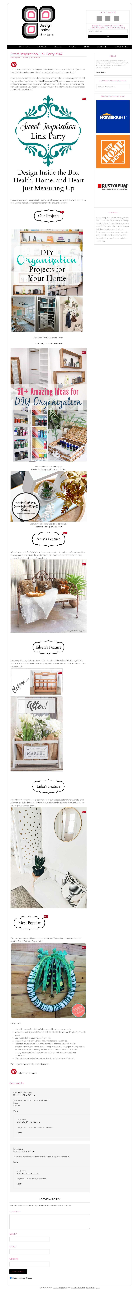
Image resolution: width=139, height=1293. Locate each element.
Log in (97, 1287)
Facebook (39, 343)
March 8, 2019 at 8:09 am (24, 1095)
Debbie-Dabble (20, 1093)
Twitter (62, 469)
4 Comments (35, 57)
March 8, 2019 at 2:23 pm (24, 1152)
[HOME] (11, 47)
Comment (15, 1212)
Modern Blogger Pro (60, 1287)
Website (13, 1259)
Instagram (48, 343)
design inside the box (38, 22)
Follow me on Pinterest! (27, 1073)
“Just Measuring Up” (47, 81)
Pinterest (58, 343)
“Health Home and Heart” (52, 337)
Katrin (16, 1149)
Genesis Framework (78, 1287)
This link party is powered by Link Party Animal (30, 1064)
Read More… (101, 72)
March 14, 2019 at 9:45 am (28, 1174)
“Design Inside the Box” (57, 524)
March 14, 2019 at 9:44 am (28, 1122)
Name (13, 1234)
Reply (15, 1111)
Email (13, 1247)
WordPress (90, 1287)
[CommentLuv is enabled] (22, 1278)
